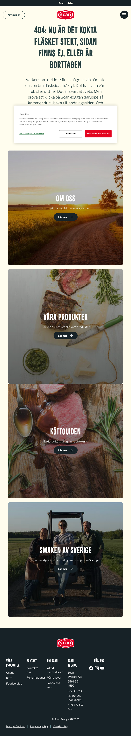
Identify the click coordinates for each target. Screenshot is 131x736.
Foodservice (14, 683)
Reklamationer (36, 677)
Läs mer (63, 217)
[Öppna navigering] (124, 15)
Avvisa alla (71, 134)
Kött (9, 678)
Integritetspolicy (39, 726)
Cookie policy (60, 726)
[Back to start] (65, 15)
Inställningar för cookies (31, 133)
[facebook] (91, 668)
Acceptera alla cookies (98, 134)
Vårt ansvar (54, 677)
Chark (10, 672)
